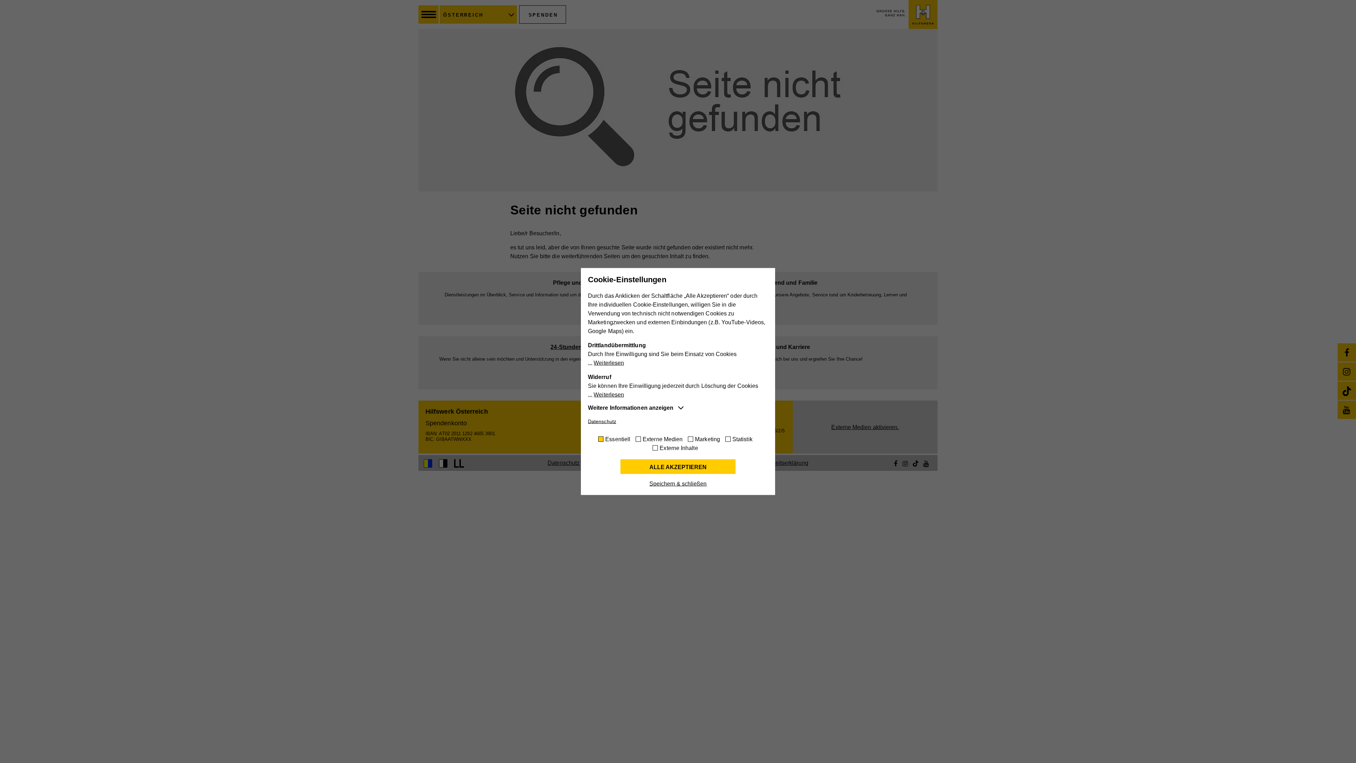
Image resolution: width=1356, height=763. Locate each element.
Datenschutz (602, 421)
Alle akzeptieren (678, 467)
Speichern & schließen (678, 484)
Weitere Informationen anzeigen (630, 408)
